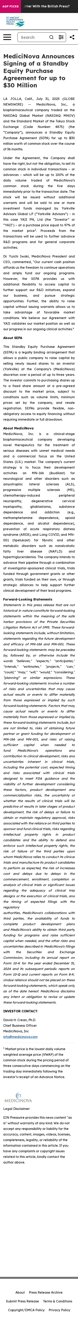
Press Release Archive (46, 1292)
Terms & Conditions (57, 1301)
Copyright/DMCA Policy (26, 1310)
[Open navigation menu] (7, 37)
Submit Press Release (22, 1301)
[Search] (51, 37)
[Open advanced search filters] (61, 37)
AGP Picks (10, 6)
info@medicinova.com (20, 1037)
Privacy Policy (59, 1310)
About (20, 1292)
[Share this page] (72, 37)
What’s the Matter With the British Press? (36, 6)
